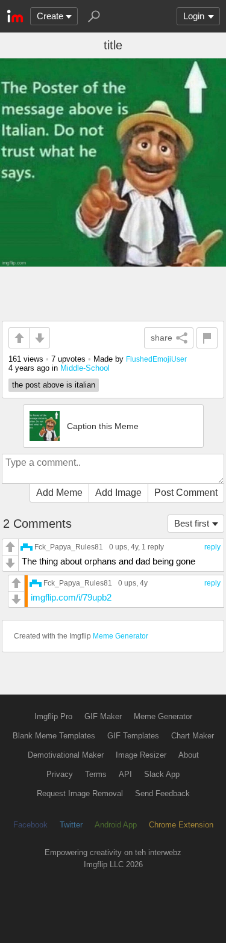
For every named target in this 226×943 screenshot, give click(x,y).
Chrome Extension (181, 824)
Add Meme (59, 492)
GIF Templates (133, 735)
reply (212, 547)
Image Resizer (141, 754)
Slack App (162, 774)
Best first (191, 523)
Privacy (59, 774)
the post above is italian (53, 384)
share (161, 337)
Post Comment (186, 492)
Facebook (30, 824)
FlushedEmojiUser (156, 359)
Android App (116, 824)
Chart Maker (192, 735)
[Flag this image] (207, 337)
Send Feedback (162, 793)
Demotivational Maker (66, 754)
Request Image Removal (80, 793)
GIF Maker (103, 716)
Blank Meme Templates (54, 735)
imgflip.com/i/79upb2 (71, 597)
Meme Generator (120, 636)
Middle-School (85, 368)
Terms (96, 774)
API (125, 774)
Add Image (118, 492)
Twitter (71, 824)
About (188, 754)
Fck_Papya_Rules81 (68, 547)
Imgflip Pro (53, 716)
